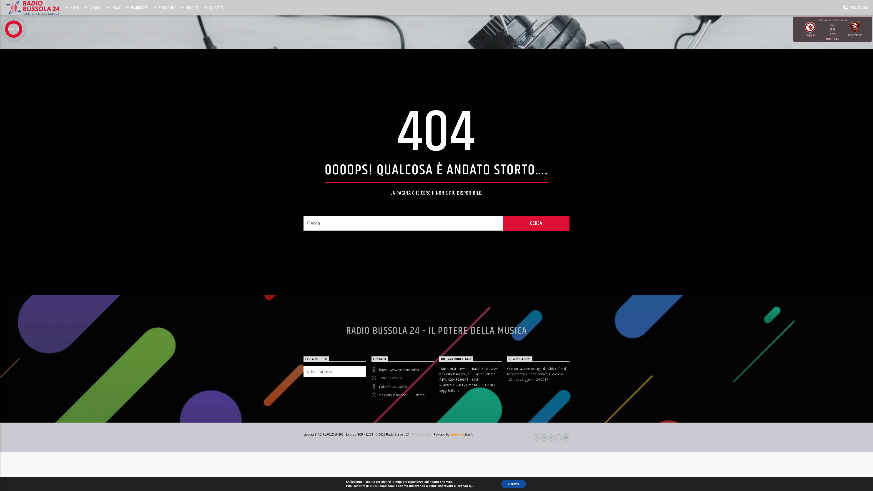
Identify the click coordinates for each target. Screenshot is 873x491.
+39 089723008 (390, 378)
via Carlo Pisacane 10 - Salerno (402, 395)
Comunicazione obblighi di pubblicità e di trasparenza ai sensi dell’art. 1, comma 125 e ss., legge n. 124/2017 (537, 374)
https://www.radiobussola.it (399, 370)
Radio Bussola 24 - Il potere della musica (436, 331)
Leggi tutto (447, 390)
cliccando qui (463, 486)
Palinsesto (139, 7)
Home (74, 7)
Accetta (513, 484)
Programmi (167, 7)
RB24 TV (192, 7)
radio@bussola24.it (393, 386)
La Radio (95, 7)
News (116, 7)
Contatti (216, 7)
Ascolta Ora (858, 7)
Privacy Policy (421, 434)
